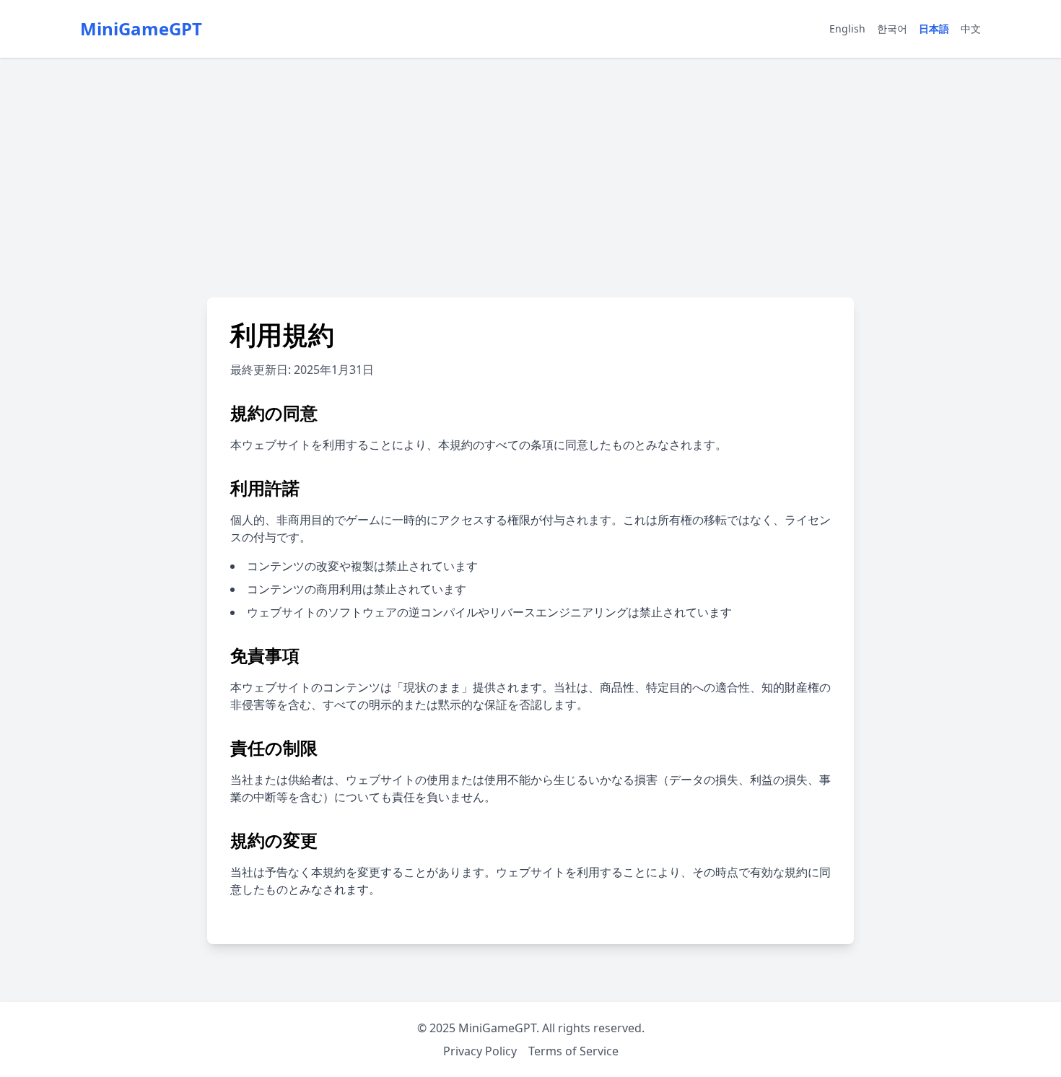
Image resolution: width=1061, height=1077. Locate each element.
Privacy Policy (480, 1051)
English (847, 28)
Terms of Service (573, 1051)
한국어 (892, 28)
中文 (971, 28)
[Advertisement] (530, 166)
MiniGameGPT (141, 28)
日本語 (934, 28)
